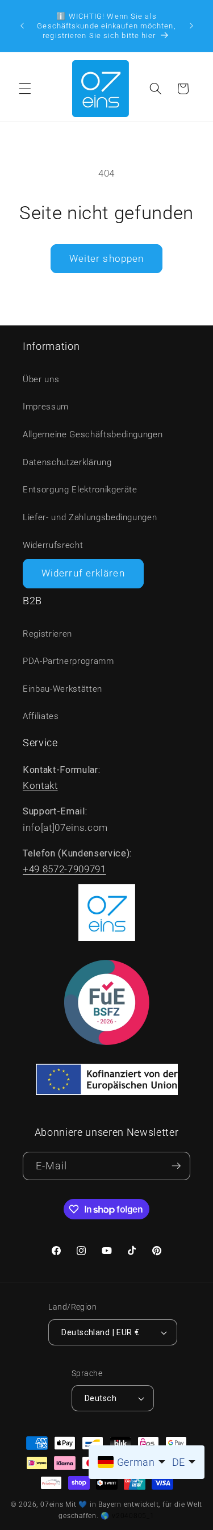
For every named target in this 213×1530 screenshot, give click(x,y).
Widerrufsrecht (53, 545)
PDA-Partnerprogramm (68, 661)
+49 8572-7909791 (64, 869)
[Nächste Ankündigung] (191, 25)
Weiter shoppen (106, 258)
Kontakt (40, 785)
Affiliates (41, 716)
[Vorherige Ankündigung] (22, 25)
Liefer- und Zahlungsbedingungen (90, 517)
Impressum (46, 407)
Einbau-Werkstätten (62, 689)
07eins (52, 1504)
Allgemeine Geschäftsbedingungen (92, 434)
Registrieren (47, 634)
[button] (25, 88)
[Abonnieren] (176, 1166)
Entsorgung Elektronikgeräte (80, 489)
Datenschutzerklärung (67, 462)
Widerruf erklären (83, 573)
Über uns (41, 379)
